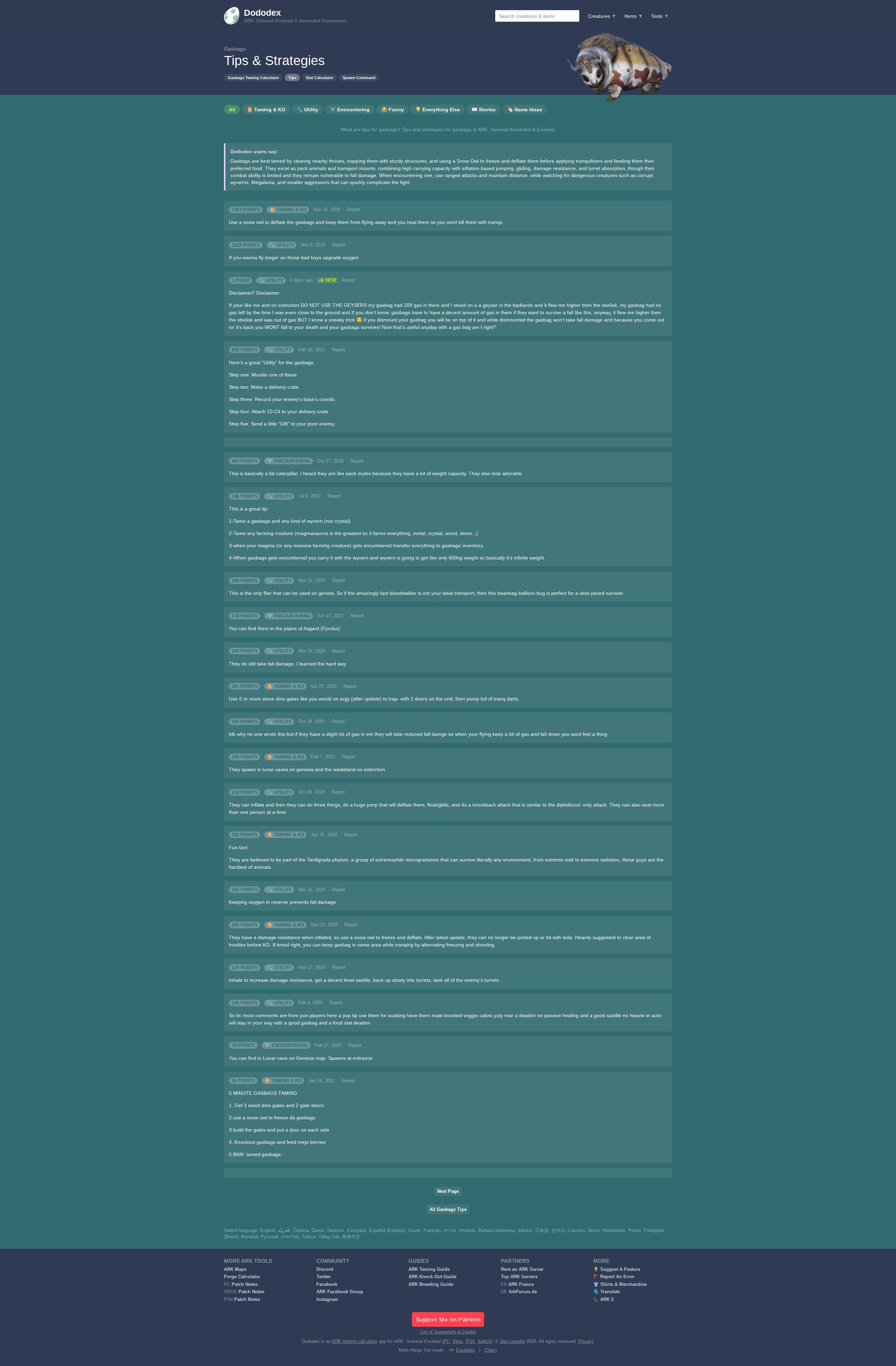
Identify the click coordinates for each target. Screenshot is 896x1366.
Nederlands (614, 1230)
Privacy (585, 1341)
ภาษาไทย (290, 1236)
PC (446, 1341)
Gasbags (235, 49)
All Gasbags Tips (448, 1209)
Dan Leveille (512, 1341)
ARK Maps (235, 1269)
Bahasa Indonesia (496, 1230)
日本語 (542, 1230)
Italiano (525, 1230)
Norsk (594, 1230)
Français (432, 1230)
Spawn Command (359, 78)
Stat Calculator (319, 78)
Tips (292, 78)
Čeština (301, 1230)
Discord (324, 1269)
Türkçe (309, 1236)
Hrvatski (467, 1230)
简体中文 (351, 1236)
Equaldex (465, 1350)
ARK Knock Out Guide (432, 1276)
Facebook (326, 1284)
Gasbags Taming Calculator (253, 78)
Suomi (414, 1230)
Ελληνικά (356, 1230)
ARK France (521, 1284)
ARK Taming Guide (429, 1269)
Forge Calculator (242, 1276)
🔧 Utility (282, 244)
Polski (634, 1230)
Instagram (327, 1299)
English (267, 1230)
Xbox (458, 1341)
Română (249, 1236)
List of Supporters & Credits (448, 1332)
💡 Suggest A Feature (616, 1269)
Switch (484, 1341)
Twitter (323, 1276)
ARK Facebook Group (339, 1291)
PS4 (470, 1341)
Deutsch (335, 1230)
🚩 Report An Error (614, 1276)
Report (353, 209)
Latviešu (576, 1230)
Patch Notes (245, 1284)
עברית (450, 1230)
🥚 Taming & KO (288, 209)
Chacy (490, 1350)
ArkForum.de (523, 1291)
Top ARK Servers (519, 1276)
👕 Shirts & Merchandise (620, 1284)
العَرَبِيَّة (284, 1230)
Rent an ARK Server (522, 1269)
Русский (269, 1236)
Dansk (318, 1230)
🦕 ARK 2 (603, 1299)
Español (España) (387, 1230)
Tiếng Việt (328, 1236)
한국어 (558, 1230)
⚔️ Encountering (288, 461)
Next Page (448, 1191)
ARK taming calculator (354, 1341)
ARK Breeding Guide (430, 1284)
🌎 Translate (606, 1291)
